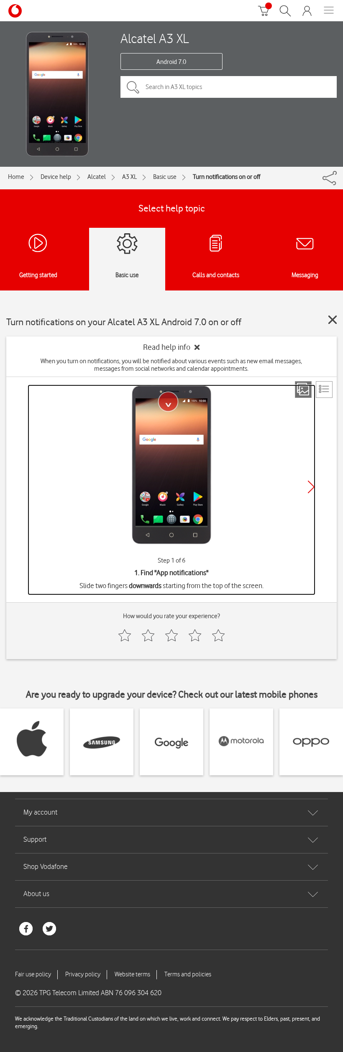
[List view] (324, 389)
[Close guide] (332, 320)
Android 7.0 (171, 62)
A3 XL (129, 177)
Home (16, 177)
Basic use (165, 177)
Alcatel (96, 177)
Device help (56, 177)
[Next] (311, 487)
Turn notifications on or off (226, 177)
